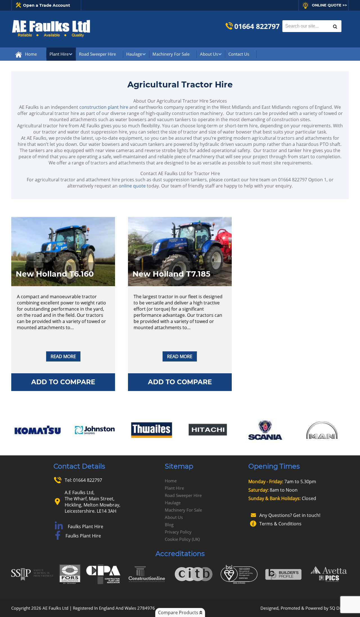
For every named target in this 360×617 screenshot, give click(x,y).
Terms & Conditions (280, 524)
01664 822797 (257, 26)
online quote (132, 186)
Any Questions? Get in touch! (289, 515)
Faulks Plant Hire (85, 526)
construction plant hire (103, 107)
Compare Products (178, 612)
